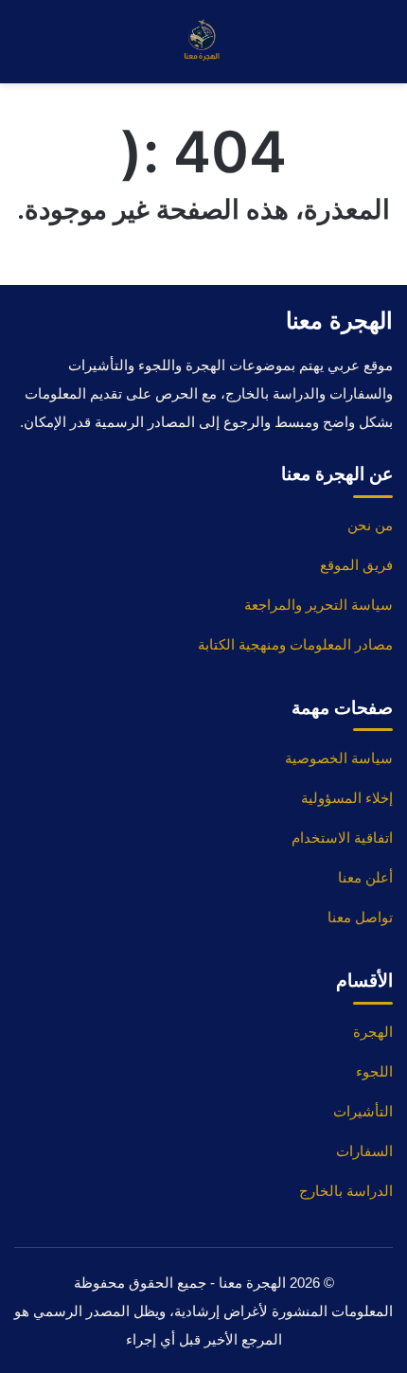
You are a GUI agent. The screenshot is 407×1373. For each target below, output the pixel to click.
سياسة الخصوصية (339, 758)
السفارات (364, 1151)
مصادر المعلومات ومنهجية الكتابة (295, 644)
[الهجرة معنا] (203, 41)
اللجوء (374, 1071)
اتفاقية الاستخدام (342, 837)
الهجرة (373, 1032)
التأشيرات (363, 1111)
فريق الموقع (356, 565)
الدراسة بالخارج (346, 1191)
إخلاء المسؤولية (347, 798)
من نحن (370, 525)
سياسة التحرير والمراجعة (318, 605)
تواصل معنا (360, 917)
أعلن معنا (365, 877)
